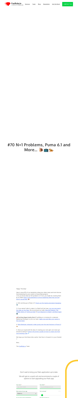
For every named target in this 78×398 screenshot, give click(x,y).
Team (33, 4)
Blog (39, 4)
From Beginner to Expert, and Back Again (49, 312)
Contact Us (68, 4)
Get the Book (56, 4)
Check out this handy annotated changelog (48, 303)
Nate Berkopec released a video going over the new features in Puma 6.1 (39, 324)
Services (27, 4)
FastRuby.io (22, 346)
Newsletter (46, 4)
